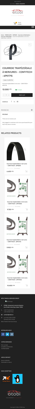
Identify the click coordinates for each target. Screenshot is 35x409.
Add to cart (22, 95)
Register (22, 3)
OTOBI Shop (22, 407)
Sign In (17, 3)
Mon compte (4, 345)
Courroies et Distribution (24, 35)
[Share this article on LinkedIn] (14, 102)
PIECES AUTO (8, 35)
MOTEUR (15, 35)
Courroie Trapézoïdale (6, 36)
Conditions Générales (7, 347)
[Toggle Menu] (32, 27)
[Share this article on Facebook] (11, 102)
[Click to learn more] (6, 379)
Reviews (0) (5, 110)
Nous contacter (5, 360)
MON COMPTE (17, 1)
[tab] (17, 110)
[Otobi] (17, 18)
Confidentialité (5, 348)
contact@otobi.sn (8, 314)
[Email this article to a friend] (17, 102)
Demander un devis (6, 362)
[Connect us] (3, 334)
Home (2, 35)
